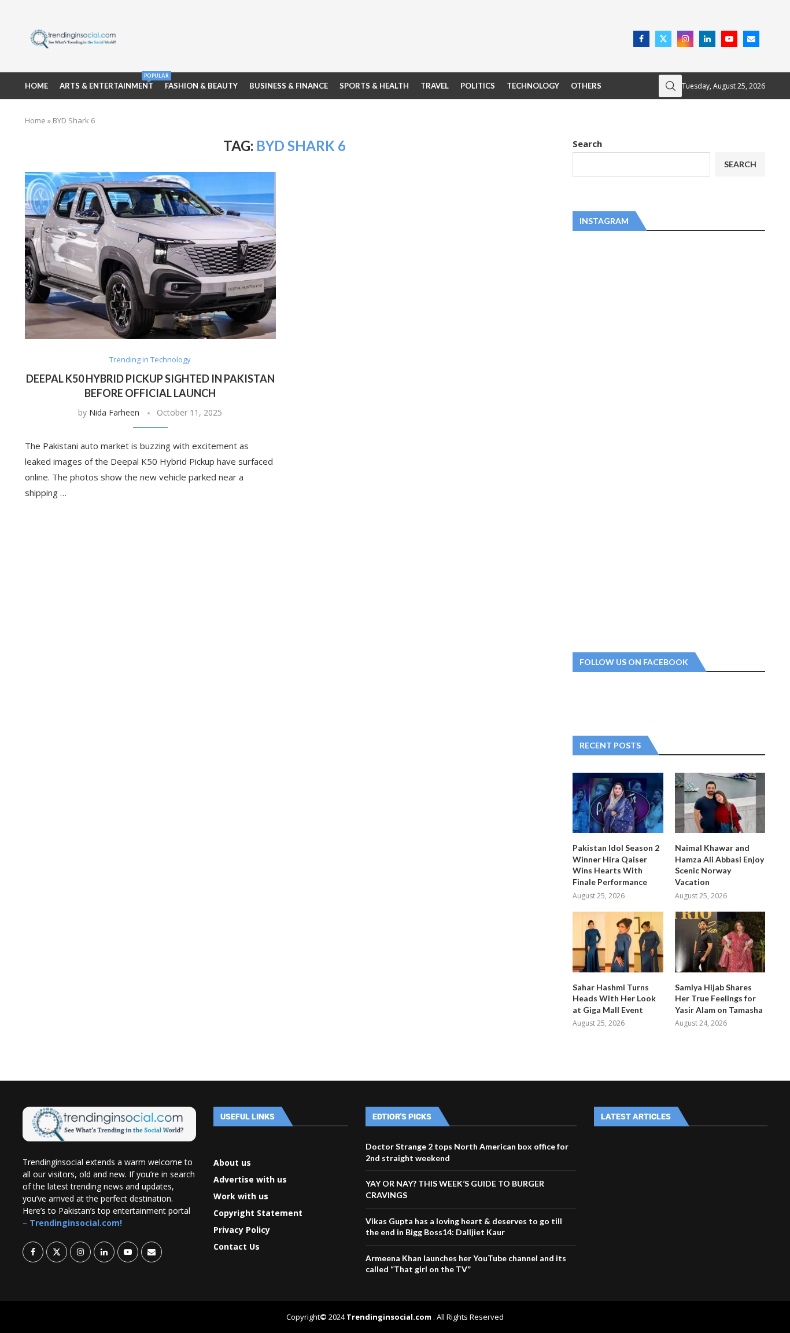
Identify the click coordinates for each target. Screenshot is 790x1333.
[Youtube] (729, 39)
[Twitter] (663, 39)
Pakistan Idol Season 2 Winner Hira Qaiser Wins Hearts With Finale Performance (616, 865)
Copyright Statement (257, 1213)
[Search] (670, 86)
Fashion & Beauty (201, 85)
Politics (477, 85)
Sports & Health (374, 85)
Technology (533, 85)
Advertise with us (250, 1180)
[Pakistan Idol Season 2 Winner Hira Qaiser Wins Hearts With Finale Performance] (618, 803)
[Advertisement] (378, 38)
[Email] (751, 39)
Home (36, 85)
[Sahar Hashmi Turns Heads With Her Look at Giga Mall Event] (618, 942)
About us (232, 1163)
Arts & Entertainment (106, 81)
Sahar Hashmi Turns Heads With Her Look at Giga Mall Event (614, 998)
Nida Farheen (114, 412)
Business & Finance (288, 85)
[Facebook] (641, 39)
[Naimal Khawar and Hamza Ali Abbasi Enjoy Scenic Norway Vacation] (720, 803)
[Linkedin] (707, 39)
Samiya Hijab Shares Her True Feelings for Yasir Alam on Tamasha (719, 998)
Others (586, 85)
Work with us (240, 1196)
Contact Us (236, 1247)
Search (587, 143)
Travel (434, 85)
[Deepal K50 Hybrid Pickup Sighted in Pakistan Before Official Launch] (150, 255)
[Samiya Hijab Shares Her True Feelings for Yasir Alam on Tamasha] (720, 942)
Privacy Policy (241, 1230)
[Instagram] (685, 39)
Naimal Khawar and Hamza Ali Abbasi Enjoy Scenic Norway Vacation (719, 865)
